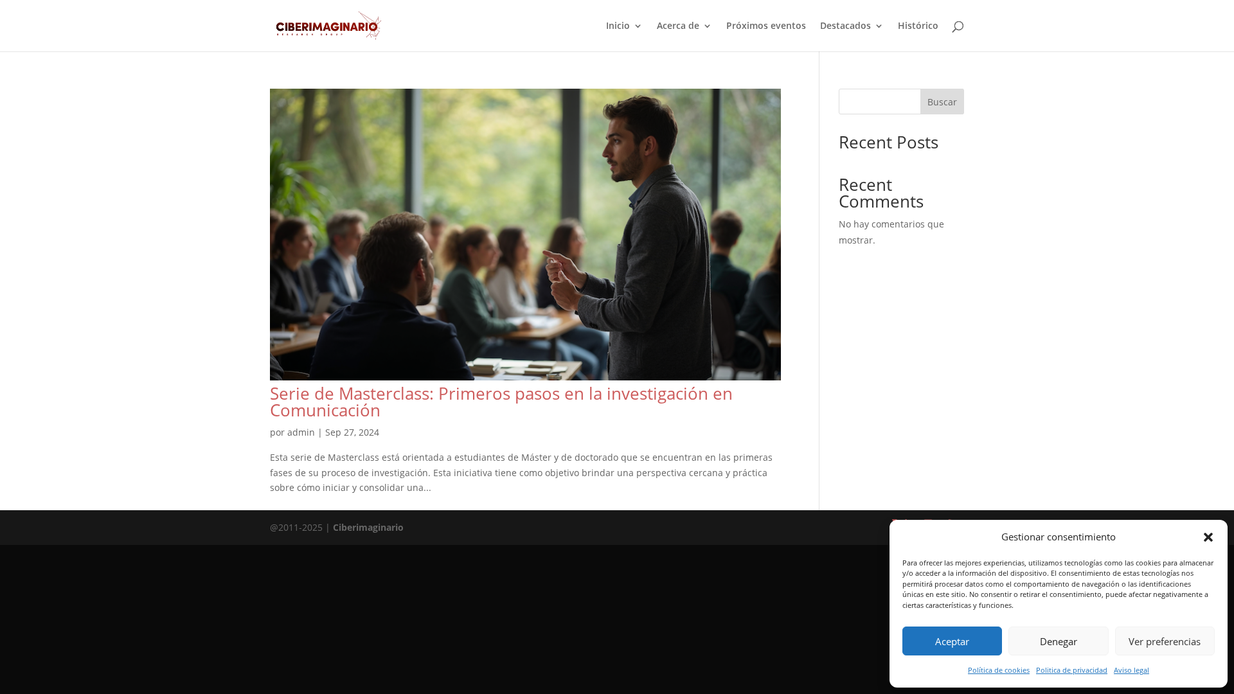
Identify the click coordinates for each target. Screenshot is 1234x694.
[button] (1208, 537)
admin (301, 432)
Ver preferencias (1165, 641)
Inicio (618, 26)
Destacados (845, 26)
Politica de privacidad (1071, 670)
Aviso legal (1131, 670)
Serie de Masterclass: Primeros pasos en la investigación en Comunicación (501, 402)
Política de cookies (999, 670)
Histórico (918, 26)
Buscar (942, 102)
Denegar (1058, 641)
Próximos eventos (766, 26)
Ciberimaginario (368, 527)
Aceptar (952, 641)
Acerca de (678, 26)
